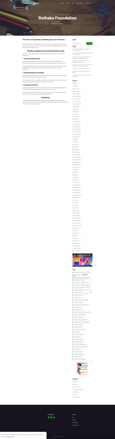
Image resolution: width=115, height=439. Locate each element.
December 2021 (75, 217)
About (67, 3)
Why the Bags (80, 3)
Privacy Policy (88, 3)
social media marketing (78, 341)
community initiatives (78, 292)
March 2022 (75, 210)
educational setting (77, 312)
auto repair (88, 272)
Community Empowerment (79, 287)
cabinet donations (77, 274)
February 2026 (75, 91)
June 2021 (74, 233)
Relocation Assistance (78, 339)
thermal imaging (76, 349)
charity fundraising (77, 285)
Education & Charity (76, 389)
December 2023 (75, 157)
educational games (77, 307)
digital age (86, 299)
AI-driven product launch (78, 272)
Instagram (85, 319)
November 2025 (75, 98)
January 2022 (75, 215)
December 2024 (75, 126)
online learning (76, 332)
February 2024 (75, 152)
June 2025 (74, 111)
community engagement (78, 290)
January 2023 (75, 185)
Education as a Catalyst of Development (81, 68)
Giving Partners (75, 425)
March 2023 (75, 179)
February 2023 (75, 182)
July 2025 (74, 109)
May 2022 (74, 205)
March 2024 (75, 149)
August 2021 (75, 228)
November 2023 (75, 159)
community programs (78, 295)
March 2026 (75, 88)
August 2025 (75, 106)
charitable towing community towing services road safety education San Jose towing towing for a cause (82, 279)
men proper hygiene (77, 327)
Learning (74, 392)
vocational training (77, 356)
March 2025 (75, 119)
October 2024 (75, 131)
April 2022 (74, 207)
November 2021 (75, 220)
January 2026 (75, 93)
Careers (74, 381)
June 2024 (74, 141)
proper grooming (76, 336)
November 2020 (75, 250)
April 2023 (74, 177)
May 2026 (74, 86)
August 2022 (75, 197)
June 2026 (74, 83)
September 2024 (76, 134)
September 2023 (76, 164)
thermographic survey (78, 351)
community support (77, 299)
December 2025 (75, 96)
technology (85, 346)
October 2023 (75, 162)
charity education (82, 282)
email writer (75, 314)
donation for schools (77, 304)
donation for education (78, 302)
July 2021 (74, 230)
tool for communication (78, 354)
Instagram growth (77, 322)
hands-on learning (77, 319)
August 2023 (75, 167)
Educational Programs (78, 309)
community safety (77, 297)
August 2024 (75, 136)
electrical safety (87, 312)
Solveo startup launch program (80, 344)
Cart (73, 3)
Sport (73, 394)
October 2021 (75, 223)
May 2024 (74, 144)
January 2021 (75, 245)
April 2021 (74, 238)
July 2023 (74, 169)
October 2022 (75, 192)
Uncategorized (75, 397)
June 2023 (74, 172)
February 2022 (75, 212)
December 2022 (75, 187)
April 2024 (74, 147)
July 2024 (74, 139)
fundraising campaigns (78, 317)
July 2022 (74, 200)
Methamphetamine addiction (79, 329)
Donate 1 (88, 287)
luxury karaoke (86, 322)
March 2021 (75, 240)
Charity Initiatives (87, 285)
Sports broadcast (77, 346)
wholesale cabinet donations (79, 359)
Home (62, 3)
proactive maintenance (78, 334)
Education (86, 304)
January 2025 (75, 124)
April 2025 (74, 116)
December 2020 (75, 248)
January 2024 (75, 154)
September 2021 (76, 225)
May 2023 (74, 174)
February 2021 (75, 243)
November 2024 (75, 129)
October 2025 (75, 101)
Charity (74, 384)
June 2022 (74, 202)
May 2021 (74, 235)
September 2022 (76, 195)
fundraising (82, 314)
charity (74, 282)
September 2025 (76, 103)
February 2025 (75, 121)
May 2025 (74, 114)
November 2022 (75, 190)
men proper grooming (78, 324)
